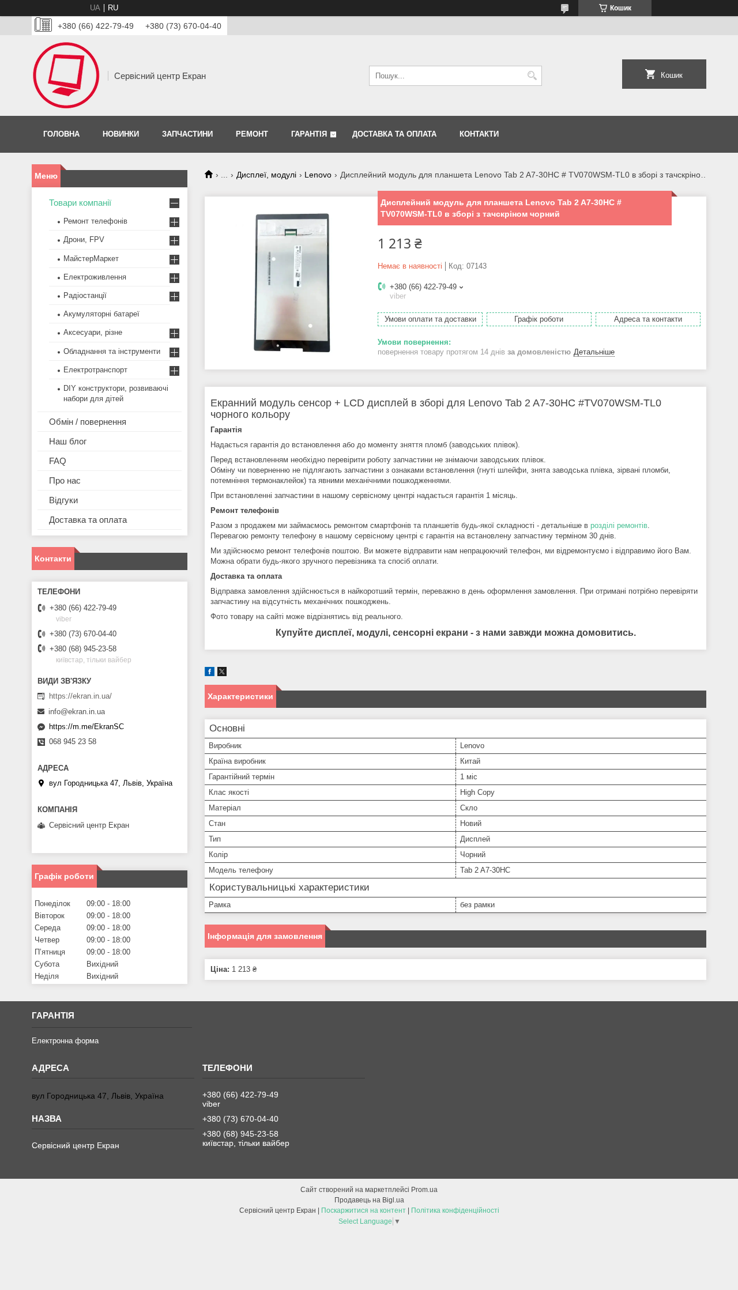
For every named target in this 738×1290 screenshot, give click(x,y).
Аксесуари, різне (92, 332)
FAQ (57, 461)
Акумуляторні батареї (101, 314)
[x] (222, 673)
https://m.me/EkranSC (86, 726)
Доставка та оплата (394, 134)
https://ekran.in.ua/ (80, 696)
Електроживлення (94, 277)
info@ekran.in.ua (76, 711)
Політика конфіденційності (455, 1210)
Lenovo (318, 174)
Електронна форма (65, 1040)
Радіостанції (85, 295)
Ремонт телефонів (95, 221)
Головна (61, 134)
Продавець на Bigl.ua (369, 1200)
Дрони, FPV (83, 239)
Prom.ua (424, 1190)
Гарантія (309, 134)
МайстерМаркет (91, 258)
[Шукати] (532, 76)
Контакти (479, 134)
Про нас (65, 480)
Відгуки (63, 500)
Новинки (121, 134)
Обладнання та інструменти (111, 351)
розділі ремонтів (618, 525)
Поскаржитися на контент (363, 1210)
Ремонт (252, 134)
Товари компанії (80, 203)
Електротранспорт (95, 369)
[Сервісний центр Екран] (66, 75)
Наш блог (67, 441)
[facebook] (209, 673)
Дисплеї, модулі (266, 174)
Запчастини (187, 134)
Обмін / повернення (87, 422)
